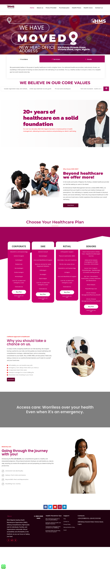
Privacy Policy (67, 524)
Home (32, 8)
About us (40, 8)
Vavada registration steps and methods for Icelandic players (20, 89)
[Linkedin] (64, 507)
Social (65, 530)
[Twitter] (50, 507)
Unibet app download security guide (39, 89)
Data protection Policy (69, 527)
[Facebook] (45, 507)
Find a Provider (51, 8)
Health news (88, 8)
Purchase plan (64, 8)
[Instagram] (60, 507)
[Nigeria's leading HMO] (10, 6)
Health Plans (76, 8)
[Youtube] (55, 507)
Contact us (99, 8)
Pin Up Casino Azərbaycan (61, 89)
